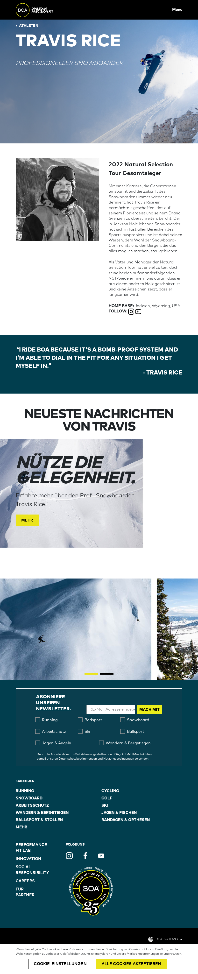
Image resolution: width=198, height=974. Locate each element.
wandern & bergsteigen (42, 813)
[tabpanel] (99, 493)
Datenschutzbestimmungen (78, 758)
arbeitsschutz (32, 805)
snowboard (29, 798)
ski (104, 805)
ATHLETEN (28, 25)
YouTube (101, 855)
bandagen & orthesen (125, 820)
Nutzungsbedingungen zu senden (125, 758)
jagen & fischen (119, 813)
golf (106, 798)
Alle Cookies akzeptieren (131, 964)
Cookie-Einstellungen (60, 964)
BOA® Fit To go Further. (45, 9)
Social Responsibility (28, 870)
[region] (99, 959)
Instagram (69, 855)
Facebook (85, 855)
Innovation (28, 859)
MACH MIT (149, 710)
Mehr (27, 520)
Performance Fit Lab (28, 848)
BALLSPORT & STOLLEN (39, 820)
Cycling (110, 791)
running (25, 791)
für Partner (25, 892)
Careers (25, 881)
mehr (21, 827)
